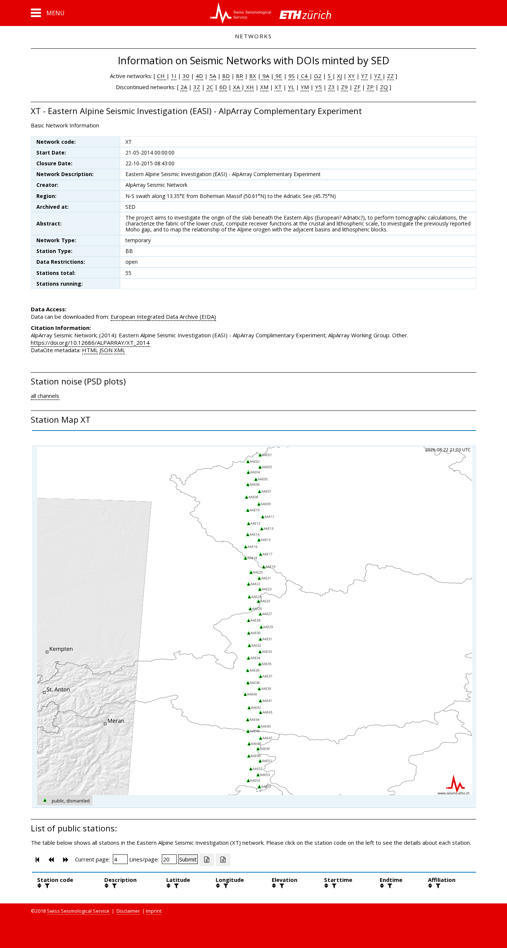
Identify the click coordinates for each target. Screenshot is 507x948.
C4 (304, 75)
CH (161, 75)
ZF (357, 87)
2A (183, 87)
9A (265, 75)
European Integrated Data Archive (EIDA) (163, 316)
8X (252, 75)
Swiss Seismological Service (78, 911)
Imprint (153, 911)
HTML (90, 350)
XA (237, 87)
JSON (105, 350)
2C (209, 87)
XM (264, 87)
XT (278, 87)
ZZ (390, 75)
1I (173, 75)
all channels (45, 395)
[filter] (46, 885)
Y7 (364, 75)
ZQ (384, 87)
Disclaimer (128, 911)
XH (249, 87)
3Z (196, 87)
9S (291, 75)
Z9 (344, 87)
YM (305, 87)
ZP (370, 87)
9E (278, 75)
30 (186, 75)
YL (291, 87)
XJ (339, 75)
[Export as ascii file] (223, 860)
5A (212, 75)
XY (351, 75)
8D (226, 75)
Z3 (331, 87)
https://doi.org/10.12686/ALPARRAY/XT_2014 (90, 342)
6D (223, 87)
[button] (48, 13)
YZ (378, 75)
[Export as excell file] (206, 860)
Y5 (318, 87)
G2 (317, 75)
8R (239, 75)
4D (199, 75)
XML (119, 350)
